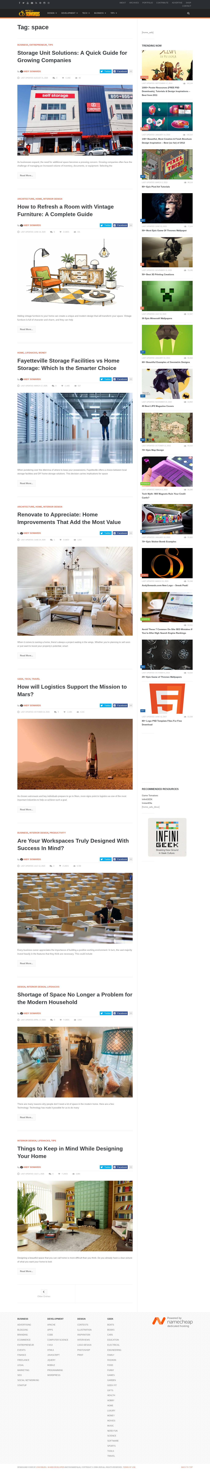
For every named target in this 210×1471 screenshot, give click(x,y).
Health (111, 1395)
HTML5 (50, 1350)
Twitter (107, 71)
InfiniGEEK (147, 799)
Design (50, 13)
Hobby (110, 1400)
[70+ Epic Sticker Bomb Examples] (167, 519)
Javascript (53, 1355)
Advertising (24, 1325)
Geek (20, 679)
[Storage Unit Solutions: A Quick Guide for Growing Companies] (75, 120)
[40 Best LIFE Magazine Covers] (167, 384)
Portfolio (147, 3)
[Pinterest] (40, 3)
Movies (111, 1421)
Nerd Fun (112, 1431)
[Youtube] (28, 3)
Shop (188, 3)
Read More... (26, 175)
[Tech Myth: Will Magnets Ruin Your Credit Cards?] (167, 471)
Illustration (84, 1330)
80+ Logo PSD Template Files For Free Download (162, 723)
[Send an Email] (32, 3)
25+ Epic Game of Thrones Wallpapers (162, 677)
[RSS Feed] (36, 3)
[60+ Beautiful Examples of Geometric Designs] (167, 340)
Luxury (111, 1410)
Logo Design (84, 1345)
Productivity (58, 833)
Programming (55, 1370)
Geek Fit (112, 1385)
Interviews (83, 1340)
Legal (20, 1365)
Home (39, 199)
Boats (110, 1325)
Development (68, 13)
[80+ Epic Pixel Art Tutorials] (167, 164)
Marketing (23, 1370)
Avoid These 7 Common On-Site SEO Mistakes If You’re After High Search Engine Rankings (167, 631)
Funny (110, 1370)
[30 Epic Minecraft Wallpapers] (167, 296)
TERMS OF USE (129, 1467)
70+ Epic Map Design (153, 450)
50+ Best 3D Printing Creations (158, 274)
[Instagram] (45, 3)
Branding (22, 1335)
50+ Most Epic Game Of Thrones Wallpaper (164, 230)
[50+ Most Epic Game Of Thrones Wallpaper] (167, 208)
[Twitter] (23, 3)
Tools (110, 1451)
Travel (36, 679)
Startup (22, 1385)
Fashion (111, 1360)
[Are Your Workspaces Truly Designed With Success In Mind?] (75, 908)
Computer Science (57, 1340)
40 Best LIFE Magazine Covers (158, 406)
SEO (19, 1375)
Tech (84, 13)
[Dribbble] (49, 3)
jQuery (51, 1360)
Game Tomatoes (150, 795)
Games (111, 1375)
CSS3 (50, 1345)
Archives (134, 3)
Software (113, 1441)
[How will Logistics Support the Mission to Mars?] (75, 754)
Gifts (110, 1390)
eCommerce (24, 1340)
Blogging (22, 1330)
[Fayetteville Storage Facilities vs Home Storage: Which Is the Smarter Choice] (75, 428)
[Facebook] (20, 3)
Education (113, 1340)
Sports (111, 1446)
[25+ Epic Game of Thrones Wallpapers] (167, 655)
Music (110, 1426)
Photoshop (83, 1350)
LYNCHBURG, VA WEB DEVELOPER (50, 1467)
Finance (21, 1355)
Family (110, 1355)
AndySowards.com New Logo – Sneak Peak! (165, 585)
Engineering (114, 1350)
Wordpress (53, 1375)
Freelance (23, 1360)
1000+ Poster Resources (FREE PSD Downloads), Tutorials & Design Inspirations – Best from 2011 (166, 91)
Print (80, 1355)
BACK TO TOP (187, 1467)
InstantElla (147, 803)
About (122, 3)
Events (21, 1350)
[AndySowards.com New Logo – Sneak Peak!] (167, 563)
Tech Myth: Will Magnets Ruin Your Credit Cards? (164, 496)
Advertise (177, 3)
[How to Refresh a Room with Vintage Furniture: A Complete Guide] (75, 274)
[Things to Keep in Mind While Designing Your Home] (75, 1216)
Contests (82, 1325)
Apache (51, 1325)
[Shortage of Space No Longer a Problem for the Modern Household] (75, 1062)
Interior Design (52, 199)
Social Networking (28, 1380)
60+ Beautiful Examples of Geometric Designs (166, 362)
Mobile (51, 1365)
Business (99, 13)
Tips (113, 13)
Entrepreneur (38, 45)
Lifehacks (31, 352)
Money (42, 352)
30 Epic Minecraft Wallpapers (157, 318)
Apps (50, 1330)
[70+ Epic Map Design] (167, 428)
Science (111, 1436)
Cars (110, 1335)
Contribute (162, 3)
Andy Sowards (32, 71)
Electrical (113, 1345)
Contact (186, 6)
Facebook (122, 71)
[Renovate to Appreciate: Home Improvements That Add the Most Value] (75, 591)
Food (110, 1365)
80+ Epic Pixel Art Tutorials (156, 186)
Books (111, 1330)
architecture (25, 199)
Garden (111, 1380)
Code (50, 1335)
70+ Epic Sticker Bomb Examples (159, 541)
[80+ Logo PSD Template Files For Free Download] (167, 699)
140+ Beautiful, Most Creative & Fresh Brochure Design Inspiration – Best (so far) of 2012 (167, 141)
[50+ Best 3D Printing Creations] (167, 252)
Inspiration (83, 1335)
